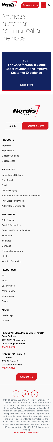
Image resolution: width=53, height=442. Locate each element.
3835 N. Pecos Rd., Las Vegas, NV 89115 (12, 363)
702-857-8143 (8, 368)
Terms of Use (19, 432)
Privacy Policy (33, 432)
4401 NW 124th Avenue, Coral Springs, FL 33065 (13, 342)
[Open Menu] (43, 5)
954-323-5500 (8, 347)
